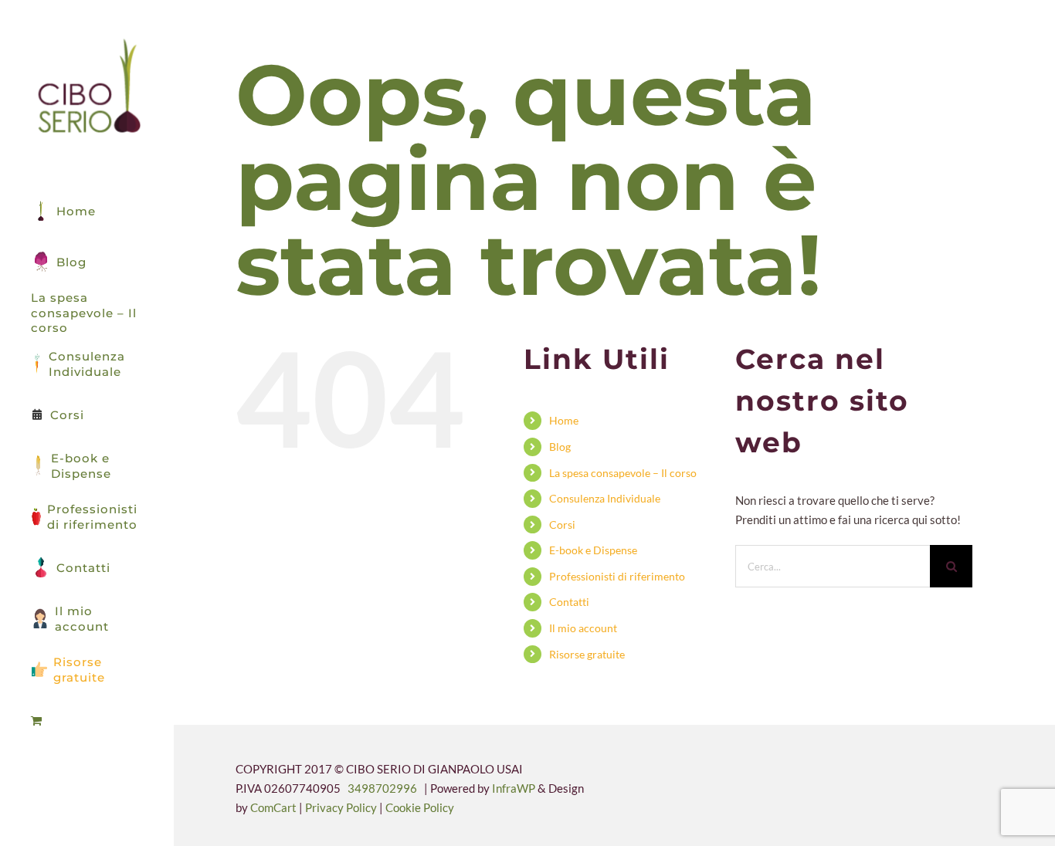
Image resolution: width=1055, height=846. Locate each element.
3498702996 (382, 788)
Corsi (562, 524)
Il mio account (583, 627)
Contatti (569, 601)
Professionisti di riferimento (617, 576)
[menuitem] (87, 720)
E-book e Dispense (593, 550)
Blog (560, 446)
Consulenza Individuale (604, 498)
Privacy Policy (342, 807)
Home (563, 420)
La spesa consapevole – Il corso (623, 472)
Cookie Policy (419, 807)
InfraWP (513, 788)
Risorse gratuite (587, 654)
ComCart (273, 807)
